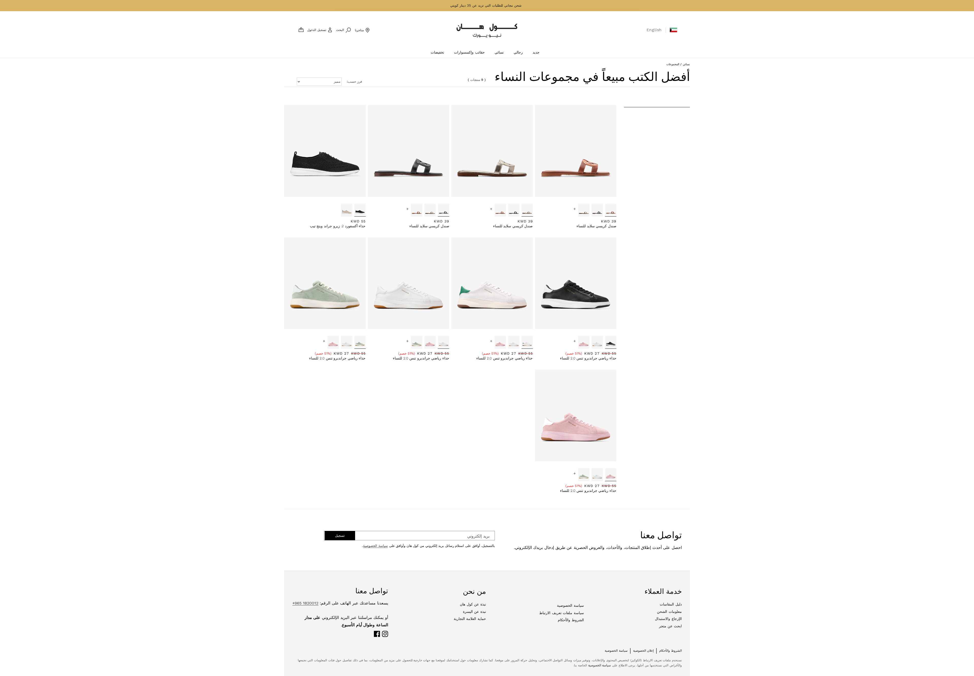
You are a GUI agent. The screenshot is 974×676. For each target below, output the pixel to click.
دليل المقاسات (671, 604)
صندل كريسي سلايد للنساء (596, 226)
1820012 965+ (305, 603)
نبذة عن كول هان (473, 604)
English (654, 29)
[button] (673, 29)
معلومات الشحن (669, 612)
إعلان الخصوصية (643, 650)
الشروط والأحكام (571, 620)
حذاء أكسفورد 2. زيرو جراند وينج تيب (338, 226)
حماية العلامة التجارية (470, 619)
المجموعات (672, 64)
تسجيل (340, 536)
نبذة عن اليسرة (474, 612)
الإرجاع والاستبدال (668, 619)
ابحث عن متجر (670, 626)
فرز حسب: (354, 81)
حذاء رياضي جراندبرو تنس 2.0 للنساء (588, 358)
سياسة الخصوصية (375, 546)
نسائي (686, 64)
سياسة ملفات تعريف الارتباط (561, 613)
